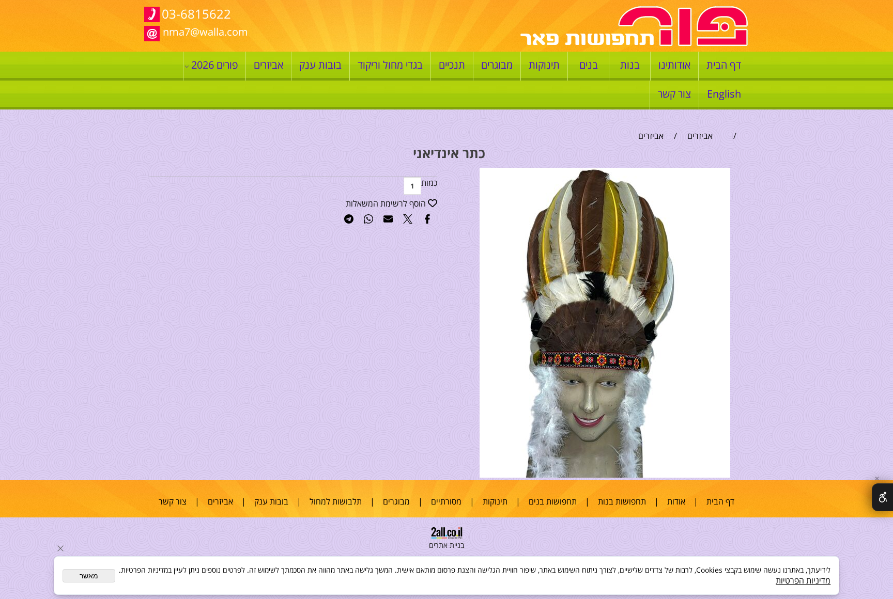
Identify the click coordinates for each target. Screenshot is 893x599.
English (724, 94)
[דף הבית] (634, 43)
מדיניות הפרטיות (803, 580)
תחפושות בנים (553, 501)
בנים (588, 65)
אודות (676, 501)
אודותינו (674, 65)
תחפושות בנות (622, 501)
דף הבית (723, 65)
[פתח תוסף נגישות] (882, 497)
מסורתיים (446, 501)
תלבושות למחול (336, 501)
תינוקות (544, 65)
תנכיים (452, 65)
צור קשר (674, 94)
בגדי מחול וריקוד (390, 65)
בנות (630, 65)
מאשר (89, 576)
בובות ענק (320, 65)
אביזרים (268, 65)
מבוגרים (497, 65)
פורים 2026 (214, 65)
